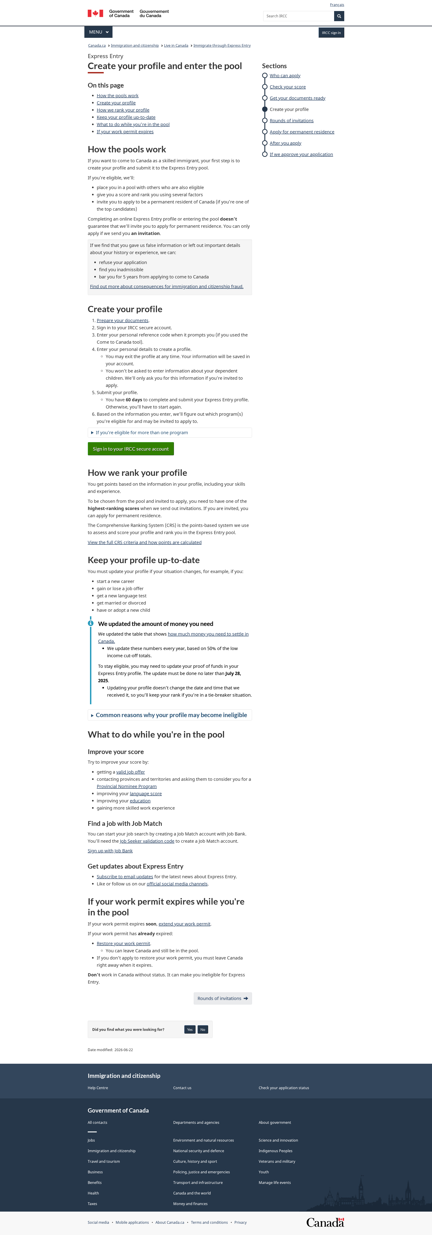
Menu (96, 32)
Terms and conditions (209, 1222)
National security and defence (198, 1150)
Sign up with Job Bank (110, 851)
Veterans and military (277, 1161)
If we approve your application (301, 154)
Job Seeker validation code (147, 841)
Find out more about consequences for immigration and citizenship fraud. (166, 286)
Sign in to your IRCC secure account (131, 449)
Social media (98, 1222)
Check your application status (284, 1087)
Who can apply (285, 75)
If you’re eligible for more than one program (142, 432)
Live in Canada (176, 45)
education (140, 801)
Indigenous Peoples (275, 1150)
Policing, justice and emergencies (201, 1172)
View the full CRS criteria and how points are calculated (145, 542)
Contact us (182, 1087)
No (202, 1029)
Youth (264, 1172)
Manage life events (275, 1182)
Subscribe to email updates (125, 877)
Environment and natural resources (203, 1140)
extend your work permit (184, 924)
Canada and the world (192, 1193)
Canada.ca (97, 45)
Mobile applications (132, 1222)
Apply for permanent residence (302, 132)
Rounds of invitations (292, 120)
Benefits (95, 1182)
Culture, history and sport (195, 1161)
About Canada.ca (169, 1222)
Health (93, 1193)
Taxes (92, 1203)
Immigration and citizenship (135, 45)
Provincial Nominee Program (127, 786)
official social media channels (177, 884)
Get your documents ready (297, 98)
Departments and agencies (196, 1122)
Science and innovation (278, 1140)
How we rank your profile (123, 110)
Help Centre (98, 1087)
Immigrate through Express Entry (222, 45)
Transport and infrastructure (198, 1182)
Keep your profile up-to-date (126, 117)
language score (146, 793)
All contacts (97, 1122)
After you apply (285, 143)
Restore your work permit (123, 943)
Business (95, 1172)
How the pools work (118, 96)
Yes (190, 1029)
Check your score (288, 87)
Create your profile (289, 109)
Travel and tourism (104, 1161)
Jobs (91, 1140)
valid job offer (130, 772)
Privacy (240, 1222)
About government (275, 1122)
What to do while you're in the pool (133, 124)
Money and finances (190, 1203)
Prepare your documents (122, 320)
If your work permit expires (125, 132)
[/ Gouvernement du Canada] (128, 14)
